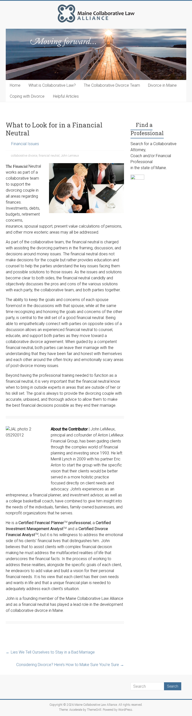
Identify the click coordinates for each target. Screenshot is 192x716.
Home (15, 85)
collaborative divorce (24, 155)
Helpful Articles (66, 96)
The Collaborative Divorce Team (112, 85)
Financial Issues (25, 143)
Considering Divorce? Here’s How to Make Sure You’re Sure (70, 664)
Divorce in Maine (162, 85)
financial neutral (49, 155)
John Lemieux (70, 155)
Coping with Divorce (27, 96)
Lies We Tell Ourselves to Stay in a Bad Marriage (50, 652)
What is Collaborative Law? (52, 85)
